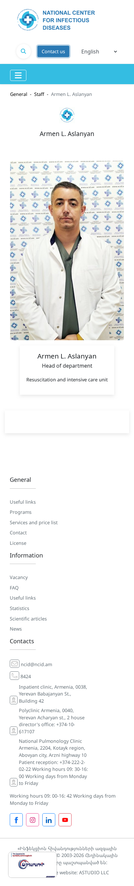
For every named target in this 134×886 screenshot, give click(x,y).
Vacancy (19, 577)
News (16, 629)
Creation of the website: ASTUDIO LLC (67, 872)
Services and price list (34, 522)
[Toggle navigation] (18, 75)
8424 (25, 676)
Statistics (19, 608)
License (18, 543)
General (18, 94)
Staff (39, 94)
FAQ (14, 588)
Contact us (53, 51)
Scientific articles (28, 619)
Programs (21, 512)
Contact (18, 532)
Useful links (23, 502)
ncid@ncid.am (36, 664)
